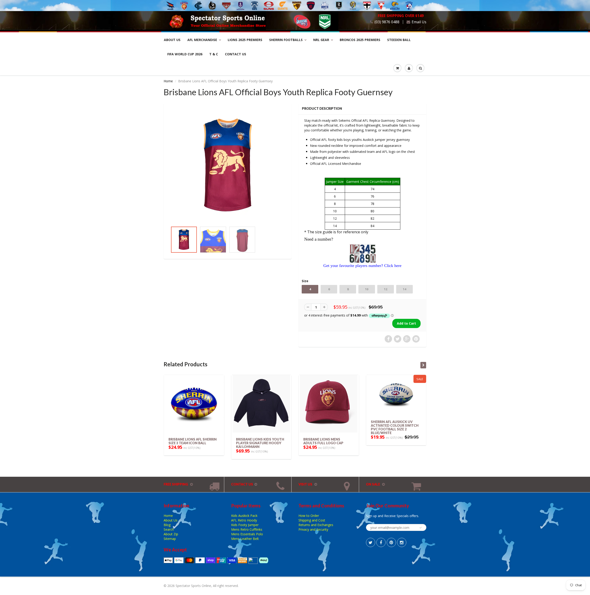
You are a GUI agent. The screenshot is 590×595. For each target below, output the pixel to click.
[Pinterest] (391, 542)
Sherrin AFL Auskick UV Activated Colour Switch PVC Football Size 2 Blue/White (395, 427)
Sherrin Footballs (286, 40)
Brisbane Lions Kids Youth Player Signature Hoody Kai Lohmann (260, 443)
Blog (167, 525)
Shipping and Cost (311, 520)
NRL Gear (321, 40)
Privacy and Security (313, 529)
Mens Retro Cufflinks (246, 529)
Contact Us (235, 54)
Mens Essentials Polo (247, 534)
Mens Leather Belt (245, 538)
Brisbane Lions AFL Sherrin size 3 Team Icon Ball (192, 441)
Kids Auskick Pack (244, 515)
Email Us (419, 22)
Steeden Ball (399, 40)
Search (169, 529)
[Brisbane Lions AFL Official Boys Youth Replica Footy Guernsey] (227, 165)
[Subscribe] (420, 527)
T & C (213, 54)
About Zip (171, 534)
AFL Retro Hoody (244, 520)
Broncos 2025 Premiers (360, 40)
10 (366, 289)
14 (404, 289)
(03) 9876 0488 (387, 22)
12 (385, 289)
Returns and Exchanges (315, 525)
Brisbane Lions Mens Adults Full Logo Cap (323, 441)
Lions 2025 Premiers (245, 40)
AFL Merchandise (202, 40)
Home (168, 81)
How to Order (308, 515)
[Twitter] (370, 542)
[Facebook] (381, 542)
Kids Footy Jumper (245, 525)
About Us (172, 40)
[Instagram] (401, 542)
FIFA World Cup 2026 (184, 54)
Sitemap (170, 538)
